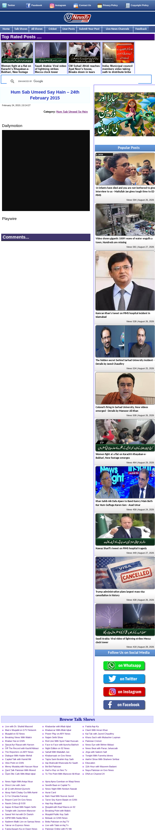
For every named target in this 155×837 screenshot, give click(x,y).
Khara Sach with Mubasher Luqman (102, 737)
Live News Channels (117, 29)
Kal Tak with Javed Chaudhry (99, 734)
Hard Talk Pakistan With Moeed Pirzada (20, 770)
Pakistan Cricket (93, 741)
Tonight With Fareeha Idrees (99, 755)
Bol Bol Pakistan (53, 766)
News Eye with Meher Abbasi (99, 744)
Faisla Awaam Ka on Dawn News (21, 829)
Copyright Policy (140, 5)
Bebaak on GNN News (56, 818)
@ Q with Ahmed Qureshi (17, 789)
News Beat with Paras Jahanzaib (101, 748)
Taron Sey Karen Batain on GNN (61, 800)
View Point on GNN (14, 763)
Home (6, 29)
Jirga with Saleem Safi (96, 752)
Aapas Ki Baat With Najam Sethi (20, 807)
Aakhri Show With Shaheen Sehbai (102, 759)
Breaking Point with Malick (58, 810)
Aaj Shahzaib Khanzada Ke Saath (61, 763)
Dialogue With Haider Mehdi (18, 755)
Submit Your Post (89, 29)
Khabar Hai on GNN (15, 741)
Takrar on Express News (17, 825)
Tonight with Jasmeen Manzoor (20, 810)
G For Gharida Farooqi (16, 796)
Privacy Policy (110, 5)
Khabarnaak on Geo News (58, 755)
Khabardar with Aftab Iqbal (58, 726)
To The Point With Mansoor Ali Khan (62, 774)
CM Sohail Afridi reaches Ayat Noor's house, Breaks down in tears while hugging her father (84, 69)
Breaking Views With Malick (18, 737)
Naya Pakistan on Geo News (99, 770)
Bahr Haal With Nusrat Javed (59, 796)
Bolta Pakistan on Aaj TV (57, 821)
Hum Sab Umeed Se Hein (72, 111)
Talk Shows (20, 29)
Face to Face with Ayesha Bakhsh (62, 744)
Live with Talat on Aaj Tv (57, 825)
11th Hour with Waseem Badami (100, 766)
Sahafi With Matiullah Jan (57, 752)
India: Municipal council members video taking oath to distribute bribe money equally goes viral (118, 69)
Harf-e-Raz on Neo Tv (56, 770)
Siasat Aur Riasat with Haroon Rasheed (19, 745)
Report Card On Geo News (18, 800)
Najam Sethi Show (54, 737)
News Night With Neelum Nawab (61, 789)
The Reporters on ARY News (19, 752)
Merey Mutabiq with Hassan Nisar (21, 766)
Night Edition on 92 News (57, 748)
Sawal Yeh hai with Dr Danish (19, 814)
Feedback (141, 29)
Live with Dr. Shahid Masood (19, 726)
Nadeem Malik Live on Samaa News (22, 821)
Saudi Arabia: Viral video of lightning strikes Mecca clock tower (50, 69)
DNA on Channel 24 (95, 774)
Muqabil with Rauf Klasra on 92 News (60, 807)
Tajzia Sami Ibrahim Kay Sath (59, 759)
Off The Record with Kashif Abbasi (22, 748)
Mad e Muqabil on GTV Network (20, 730)
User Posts (68, 29)
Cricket (53, 29)
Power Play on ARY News (57, 734)
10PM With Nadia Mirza (16, 818)
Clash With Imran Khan (96, 730)
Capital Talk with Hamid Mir (18, 759)
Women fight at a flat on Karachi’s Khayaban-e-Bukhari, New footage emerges (16, 69)
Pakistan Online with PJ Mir (58, 829)
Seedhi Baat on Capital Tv (57, 785)
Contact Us (85, 5)
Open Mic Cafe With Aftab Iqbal (20, 774)
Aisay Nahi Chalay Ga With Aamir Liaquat (21, 792)
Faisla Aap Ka (92, 726)
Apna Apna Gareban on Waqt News (62, 781)
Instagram (60, 5)
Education (90, 763)
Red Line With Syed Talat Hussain (61, 741)
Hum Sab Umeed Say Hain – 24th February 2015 (45, 95)
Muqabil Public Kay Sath (57, 814)
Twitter (11, 5)
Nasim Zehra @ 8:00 (15, 803)
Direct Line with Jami (15, 785)
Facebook (36, 5)
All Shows (37, 29)
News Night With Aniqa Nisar (19, 781)
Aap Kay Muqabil (53, 803)
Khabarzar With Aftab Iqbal (58, 730)
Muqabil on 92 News (15, 734)
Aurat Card (50, 792)
